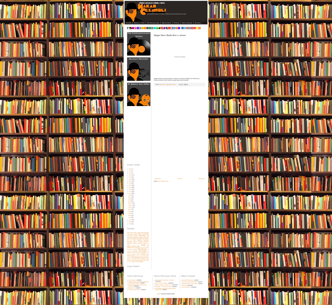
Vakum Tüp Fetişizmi (137, 261)
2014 (130, 187)
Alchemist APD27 (186, 287)
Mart (129, 213)
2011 (130, 193)
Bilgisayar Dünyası (139, 237)
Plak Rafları (146, 260)
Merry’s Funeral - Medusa (161, 283)
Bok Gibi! (184, 285)
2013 (130, 189)
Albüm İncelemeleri (187, 23)
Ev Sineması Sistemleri (143, 241)
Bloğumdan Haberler (144, 238)
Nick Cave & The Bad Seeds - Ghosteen (164, 280)
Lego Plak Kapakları (139, 255)
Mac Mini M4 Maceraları (187, 280)
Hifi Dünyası (142, 249)
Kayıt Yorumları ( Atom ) (163, 181)
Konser (133, 255)
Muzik (142, 23)
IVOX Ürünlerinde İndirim (134, 289)
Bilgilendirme (131, 288)
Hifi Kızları (176, 23)
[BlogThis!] (181, 84)
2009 (130, 221)
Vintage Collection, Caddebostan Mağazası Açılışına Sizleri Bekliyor (138, 282)
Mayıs (129, 209)
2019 (130, 177)
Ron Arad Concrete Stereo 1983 (189, 281)
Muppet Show (162, 84)
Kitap (147, 254)
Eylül (129, 201)
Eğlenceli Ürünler (166, 23)
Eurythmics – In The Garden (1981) (163, 286)
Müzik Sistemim (145, 257)
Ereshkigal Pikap (132, 241)
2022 (130, 173)
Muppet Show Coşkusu (171, 84)
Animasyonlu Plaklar (133, 235)
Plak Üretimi (129, 261)
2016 (130, 183)
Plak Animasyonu (142, 258)
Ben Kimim (198, 23)
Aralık (129, 195)
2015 (130, 185)
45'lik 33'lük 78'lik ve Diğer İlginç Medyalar (138, 232)
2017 (130, 181)
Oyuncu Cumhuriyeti (132, 258)
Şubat (129, 215)
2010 (130, 219)
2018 (130, 179)
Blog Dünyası (135, 238)
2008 (130, 223)
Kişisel (129, 255)
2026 (130, 169)
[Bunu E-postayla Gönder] (179, 84)
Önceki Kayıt (201, 178)
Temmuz (130, 205)
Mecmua (136, 23)
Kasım (130, 197)
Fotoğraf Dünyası (136, 245)
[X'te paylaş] (183, 84)
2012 (130, 191)
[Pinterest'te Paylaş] (187, 84)
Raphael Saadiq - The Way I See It (163, 285)
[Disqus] (179, 110)
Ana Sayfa (128, 23)
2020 (130, 175)
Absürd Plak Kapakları (132, 234)
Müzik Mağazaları (136, 257)
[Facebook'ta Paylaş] (185, 84)
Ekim (129, 199)
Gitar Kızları (143, 247)
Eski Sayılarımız (132, 280)
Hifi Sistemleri (142, 252)
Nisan (129, 211)
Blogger (159, 293)
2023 (130, 171)
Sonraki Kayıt (157, 178)
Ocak (129, 217)
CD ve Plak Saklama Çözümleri (138, 240)
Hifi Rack (135, 252)
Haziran (130, 207)
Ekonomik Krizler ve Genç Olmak (189, 283)
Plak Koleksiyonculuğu (153, 23)
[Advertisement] (138, 135)
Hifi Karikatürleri (135, 251)
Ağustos (130, 203)
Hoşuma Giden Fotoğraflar (139, 254)
